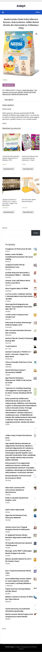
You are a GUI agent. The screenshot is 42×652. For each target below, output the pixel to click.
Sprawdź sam (8, 85)
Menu (38, 12)
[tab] (9, 100)
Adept (21, 6)
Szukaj (4, 228)
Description (9, 100)
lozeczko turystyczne (9, 92)
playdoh (20, 92)
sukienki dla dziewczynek (19, 94)
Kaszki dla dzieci (28, 90)
